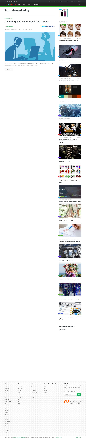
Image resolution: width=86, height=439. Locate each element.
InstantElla (61, 330)
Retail (6, 428)
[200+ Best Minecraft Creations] (70, 110)
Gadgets (20, 390)
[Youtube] (9, 1)
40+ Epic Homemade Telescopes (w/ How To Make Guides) (69, 81)
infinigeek (10, 26)
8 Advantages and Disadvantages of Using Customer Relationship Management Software (69, 240)
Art (45, 386)
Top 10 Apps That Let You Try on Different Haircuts (68, 41)
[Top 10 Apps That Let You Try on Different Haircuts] (70, 30)
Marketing (20, 397)
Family (6, 403)
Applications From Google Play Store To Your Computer (69, 319)
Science (33, 394)
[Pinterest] (14, 1)
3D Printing (33, 386)
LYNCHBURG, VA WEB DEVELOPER (19, 437)
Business (7, 18)
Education (33, 390)
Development (21, 388)
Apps (6, 386)
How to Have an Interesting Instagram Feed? (69, 279)
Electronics (8, 401)
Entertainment (37, 4)
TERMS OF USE (58, 437)
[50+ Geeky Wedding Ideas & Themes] (70, 211)
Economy (7, 399)
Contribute (66, 1)
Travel (6, 430)
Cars (6, 392)
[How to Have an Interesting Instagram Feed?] (70, 270)
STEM (29, 4)
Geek (24, 4)
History (7, 416)
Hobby (6, 419)
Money (6, 423)
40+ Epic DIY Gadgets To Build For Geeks (68, 61)
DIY (5, 397)
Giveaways (20, 392)
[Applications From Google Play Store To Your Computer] (70, 308)
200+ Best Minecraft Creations (66, 120)
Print (6, 425)
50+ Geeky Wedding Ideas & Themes (67, 220)
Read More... (9, 69)
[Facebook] (5, 1)
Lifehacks (7, 421)
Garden (6, 412)
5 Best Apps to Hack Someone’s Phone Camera (70, 201)
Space (32, 397)
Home (19, 394)
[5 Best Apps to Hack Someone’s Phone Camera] (70, 191)
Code (32, 388)
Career (6, 390)
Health (6, 414)
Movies (46, 390)
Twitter (44, 26)
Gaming (6, 410)
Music (45, 392)
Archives (55, 1)
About (50, 1)
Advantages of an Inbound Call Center (27, 21)
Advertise (73, 1)
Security (20, 401)
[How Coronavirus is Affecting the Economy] (70, 289)
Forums (60, 1)
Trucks (6, 432)
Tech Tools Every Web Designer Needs (68, 100)
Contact (79, 1)
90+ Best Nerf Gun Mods (64, 161)
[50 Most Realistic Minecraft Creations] (70, 251)
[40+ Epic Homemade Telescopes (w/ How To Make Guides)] (70, 70)
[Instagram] (16, 1)
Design (6, 394)
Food (6, 408)
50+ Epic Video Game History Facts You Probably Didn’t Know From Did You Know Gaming (68, 141)
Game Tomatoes (62, 329)
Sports (46, 394)
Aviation (7, 388)
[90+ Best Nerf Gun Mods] (70, 152)
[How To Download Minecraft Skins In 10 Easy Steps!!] (70, 171)
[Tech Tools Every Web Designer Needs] (70, 91)
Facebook (50, 26)
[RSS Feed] (13, 1)
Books (45, 388)
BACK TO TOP (78, 437)
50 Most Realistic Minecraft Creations (67, 260)
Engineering (34, 392)
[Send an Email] (11, 1)
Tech (19, 4)
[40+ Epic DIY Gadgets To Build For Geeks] (70, 51)
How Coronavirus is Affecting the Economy (69, 298)
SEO (19, 403)
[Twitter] (7, 1)
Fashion (7, 406)
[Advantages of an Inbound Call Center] (30, 46)
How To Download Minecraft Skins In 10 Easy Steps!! (69, 181)
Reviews (20, 399)
